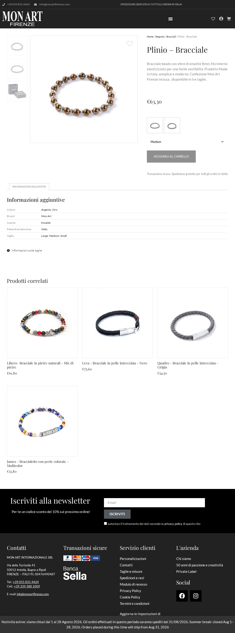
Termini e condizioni (134, 603)
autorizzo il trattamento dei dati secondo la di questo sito (154, 524)
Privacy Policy (130, 591)
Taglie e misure (131, 571)
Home (150, 36)
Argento (46, 209)
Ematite (45, 222)
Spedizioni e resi (132, 578)
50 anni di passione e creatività (199, 565)
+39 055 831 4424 (26, 582)
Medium (54, 235)
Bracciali (171, 36)
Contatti (126, 565)
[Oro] (172, 125)
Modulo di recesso (133, 584)
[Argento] (155, 125)
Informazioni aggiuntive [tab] (29, 186)
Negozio (160, 36)
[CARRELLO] (229, 19)
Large (44, 235)
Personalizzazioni (133, 559)
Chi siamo (183, 559)
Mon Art (46, 216)
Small (63, 235)
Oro (54, 209)
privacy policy (173, 524)
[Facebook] (182, 596)
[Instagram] (195, 596)
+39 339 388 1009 (27, 586)
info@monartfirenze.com (33, 594)
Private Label (186, 571)
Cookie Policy (130, 597)
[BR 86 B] (84, 89)
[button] (170, 18)
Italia (44, 229)
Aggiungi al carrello (171, 156)
